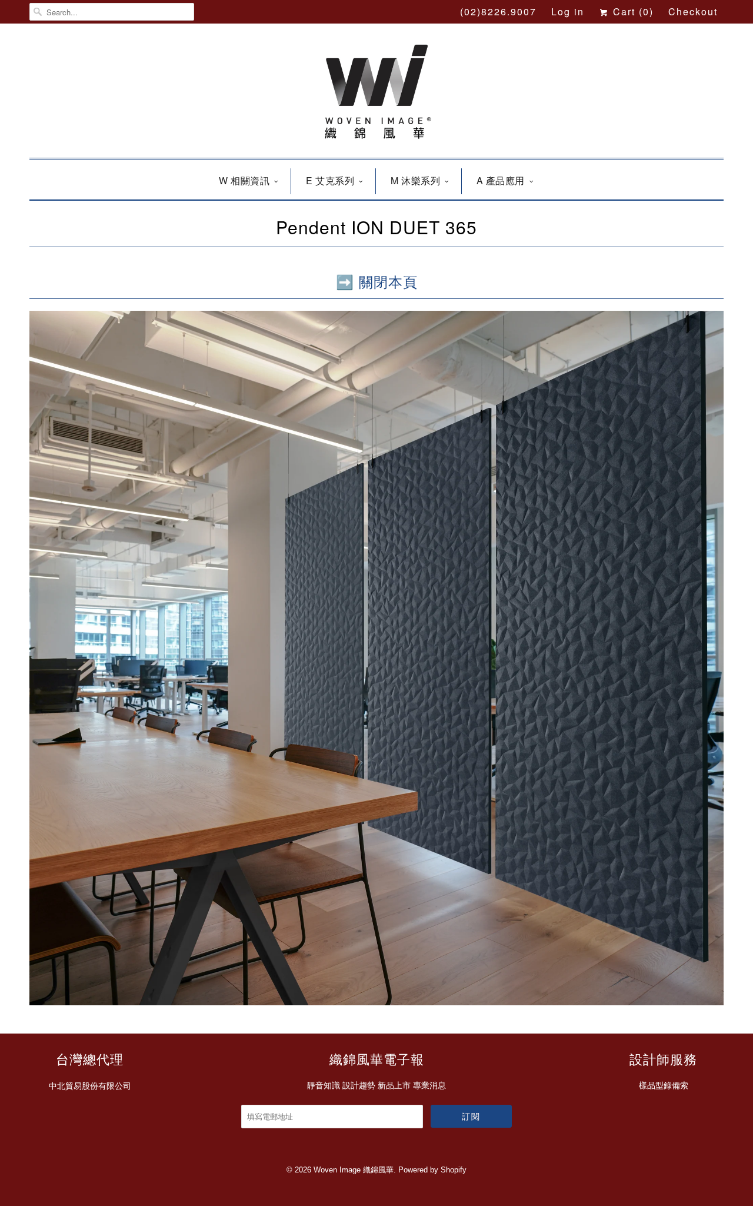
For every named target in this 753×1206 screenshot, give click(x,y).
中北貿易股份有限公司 (90, 1086)
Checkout (693, 11)
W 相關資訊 (244, 180)
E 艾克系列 (330, 180)
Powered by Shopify (432, 1169)
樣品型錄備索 (663, 1085)
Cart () (631, 11)
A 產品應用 (501, 180)
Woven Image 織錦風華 (354, 1169)
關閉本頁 (388, 281)
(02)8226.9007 (498, 11)
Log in (567, 11)
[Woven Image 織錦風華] (376, 93)
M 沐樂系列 (415, 180)
